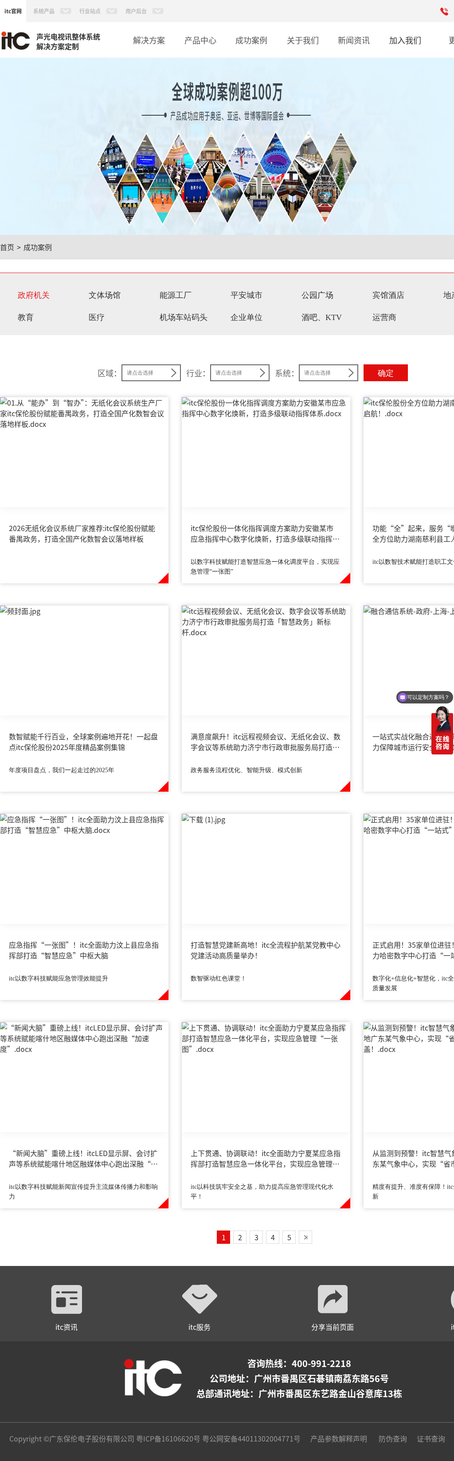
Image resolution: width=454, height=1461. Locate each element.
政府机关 (34, 295)
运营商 (384, 317)
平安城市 (246, 295)
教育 (26, 317)
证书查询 (431, 1438)
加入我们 (405, 40)
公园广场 (317, 295)
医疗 (97, 317)
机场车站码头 (183, 317)
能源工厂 (176, 295)
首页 (7, 247)
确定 (386, 373)
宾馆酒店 (388, 295)
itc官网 (13, 11)
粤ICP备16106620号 (167, 1438)
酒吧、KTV (321, 317)
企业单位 (246, 317)
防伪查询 (393, 1438)
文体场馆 (105, 295)
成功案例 (37, 247)
